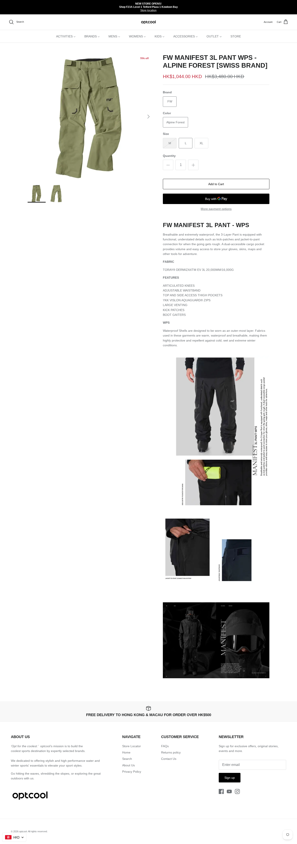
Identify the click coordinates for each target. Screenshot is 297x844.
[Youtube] (229, 791)
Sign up (229, 777)
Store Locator (131, 746)
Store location (148, 10)
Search (127, 758)
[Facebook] (221, 791)
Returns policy (171, 752)
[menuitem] (66, 36)
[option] (91, 117)
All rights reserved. (38, 831)
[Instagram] (237, 791)
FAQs (165, 746)
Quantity (169, 155)
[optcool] (148, 22)
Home (126, 752)
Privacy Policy (131, 771)
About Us (128, 765)
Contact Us (168, 758)
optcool (23, 831)
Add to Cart (216, 184)
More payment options (216, 209)
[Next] (148, 116)
